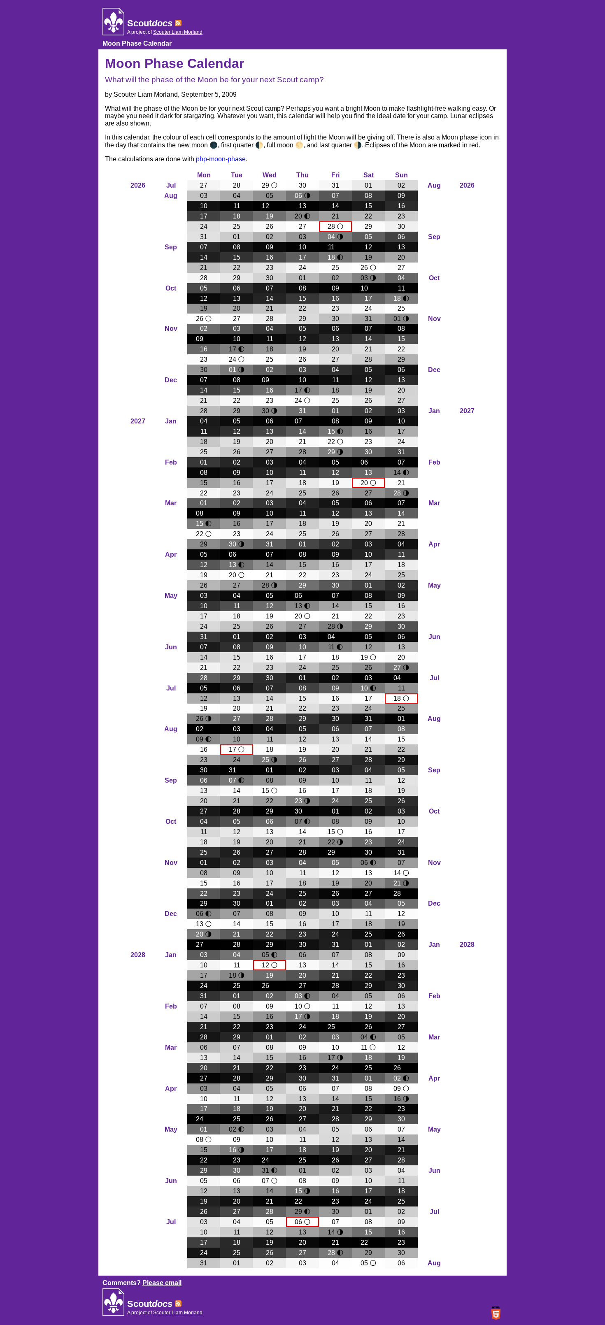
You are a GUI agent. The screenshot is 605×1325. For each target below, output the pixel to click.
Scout (149, 23)
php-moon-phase (221, 159)
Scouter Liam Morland (177, 32)
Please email (162, 1282)
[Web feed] (178, 23)
